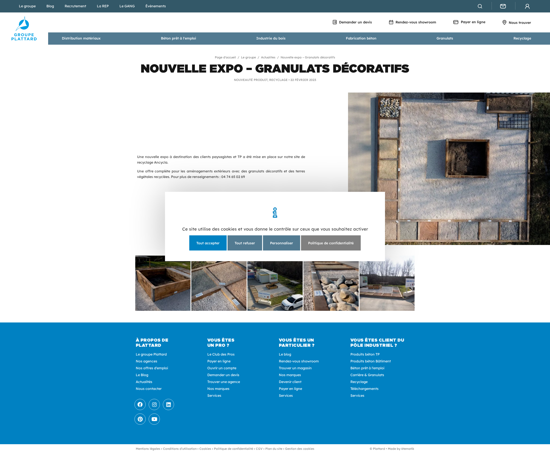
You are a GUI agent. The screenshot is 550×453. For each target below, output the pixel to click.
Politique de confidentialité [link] (331, 243)
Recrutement (75, 6)
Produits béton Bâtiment (370, 361)
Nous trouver (519, 22)
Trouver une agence (223, 382)
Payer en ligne (472, 22)
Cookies (205, 449)
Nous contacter (149, 388)
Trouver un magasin (295, 368)
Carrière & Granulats (367, 375)
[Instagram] (154, 404)
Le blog (285, 354)
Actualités (144, 382)
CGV (259, 449)
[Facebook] (140, 404)
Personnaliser (281, 243)
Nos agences (146, 361)
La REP (103, 6)
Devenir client (290, 382)
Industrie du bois (271, 38)
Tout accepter (208, 243)
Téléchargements (364, 388)
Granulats (445, 38)
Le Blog (142, 375)
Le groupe (27, 6)
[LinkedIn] (168, 404)
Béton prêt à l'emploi (178, 38)
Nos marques (218, 388)
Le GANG (127, 6)
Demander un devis (355, 22)
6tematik (407, 449)
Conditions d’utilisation (180, 449)
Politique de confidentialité (233, 449)
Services (214, 395)
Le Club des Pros (221, 354)
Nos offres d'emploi (152, 368)
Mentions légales (148, 449)
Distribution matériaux (81, 38)
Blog (50, 6)
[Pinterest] (140, 419)
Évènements (155, 6)
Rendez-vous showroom (415, 22)
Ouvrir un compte (221, 368)
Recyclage (522, 38)
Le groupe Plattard (151, 354)
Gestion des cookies (299, 449)
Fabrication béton (361, 38)
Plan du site (273, 449)
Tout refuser (245, 243)
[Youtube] (154, 419)
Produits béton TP (365, 354)
